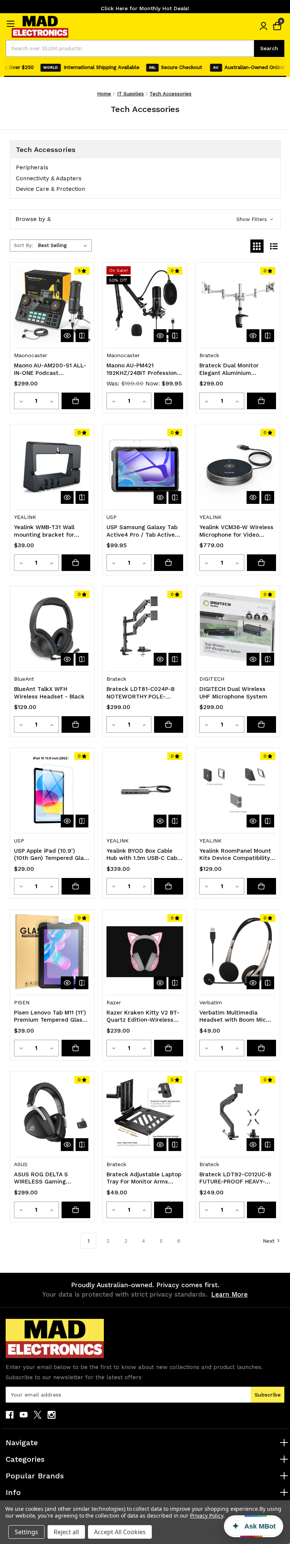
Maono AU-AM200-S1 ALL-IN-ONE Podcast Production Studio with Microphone (50, 369)
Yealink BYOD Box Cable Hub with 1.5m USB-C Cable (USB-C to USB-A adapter (144, 854)
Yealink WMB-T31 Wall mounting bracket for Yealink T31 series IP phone (51, 531)
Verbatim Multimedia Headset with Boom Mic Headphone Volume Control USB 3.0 (237, 1016)
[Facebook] (10, 1415)
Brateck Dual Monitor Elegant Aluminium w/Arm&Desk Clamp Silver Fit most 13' (235, 369)
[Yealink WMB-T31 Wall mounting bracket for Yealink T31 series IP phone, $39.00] (52, 466)
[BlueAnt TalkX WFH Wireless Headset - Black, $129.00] (52, 628)
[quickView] (67, 335)
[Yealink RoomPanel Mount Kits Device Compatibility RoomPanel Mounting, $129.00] (237, 790)
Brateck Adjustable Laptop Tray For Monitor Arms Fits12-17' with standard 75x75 (143, 1178)
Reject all (66, 1532)
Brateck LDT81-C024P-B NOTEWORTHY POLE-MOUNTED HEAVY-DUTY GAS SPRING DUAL (140, 693)
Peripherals (32, 167)
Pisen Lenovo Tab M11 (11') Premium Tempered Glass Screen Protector (50, 1016)
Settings (26, 1532)
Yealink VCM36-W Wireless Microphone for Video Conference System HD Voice (236, 531)
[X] (38, 1415)
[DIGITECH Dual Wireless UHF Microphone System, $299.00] (237, 628)
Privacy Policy (206, 1515)
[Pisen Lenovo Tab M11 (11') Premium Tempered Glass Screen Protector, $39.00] (52, 951)
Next (269, 1241)
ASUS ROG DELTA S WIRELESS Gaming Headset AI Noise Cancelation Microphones (49, 1178)
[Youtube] (24, 1415)
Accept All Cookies (120, 1532)
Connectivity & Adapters (49, 178)
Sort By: (23, 245)
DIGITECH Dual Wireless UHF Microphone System (233, 693)
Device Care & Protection (50, 189)
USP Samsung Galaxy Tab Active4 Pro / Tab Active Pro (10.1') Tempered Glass (142, 531)
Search (269, 48)
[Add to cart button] (76, 401)
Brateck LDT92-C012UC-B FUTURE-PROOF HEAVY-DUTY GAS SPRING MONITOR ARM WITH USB (235, 1178)
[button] (145, 219)
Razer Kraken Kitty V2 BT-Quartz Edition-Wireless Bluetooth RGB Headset (142, 1016)
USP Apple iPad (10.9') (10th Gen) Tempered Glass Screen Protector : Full (52, 854)
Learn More (229, 1294)
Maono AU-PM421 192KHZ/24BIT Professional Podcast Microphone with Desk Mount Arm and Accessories (144, 369)
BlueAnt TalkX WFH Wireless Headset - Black (49, 693)
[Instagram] (52, 1415)
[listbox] (64, 245)
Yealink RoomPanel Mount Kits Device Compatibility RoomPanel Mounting (235, 854)
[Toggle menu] (10, 23)
